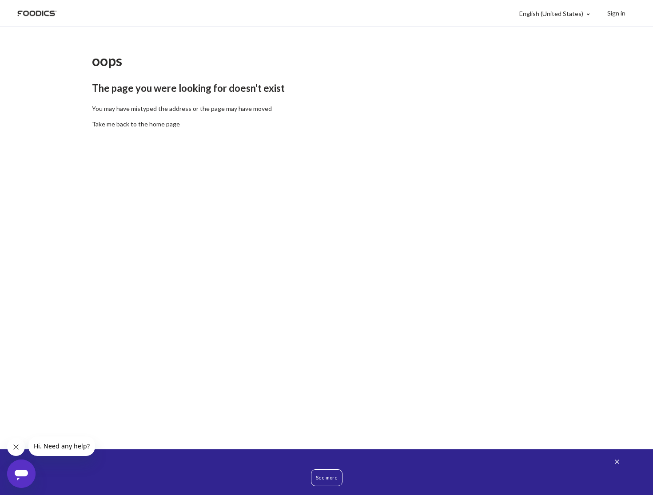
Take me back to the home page (136, 124)
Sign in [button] (616, 13)
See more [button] (327, 477)
